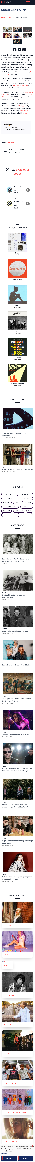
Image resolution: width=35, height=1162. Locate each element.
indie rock (12, 149)
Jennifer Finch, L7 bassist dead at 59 (15, 735)
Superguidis (10, 1083)
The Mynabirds (11, 1142)
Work (17, 331)
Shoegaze (9, 515)
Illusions (17, 186)
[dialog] (17, 1153)
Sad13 (7, 955)
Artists (10, 18)
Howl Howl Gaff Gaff (20, 86)
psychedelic (19, 511)
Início (3, 18)
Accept (25, 1158)
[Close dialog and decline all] (33, 1146)
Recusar (9, 1158)
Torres (7, 925)
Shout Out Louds (14, 153)
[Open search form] (32, 2)
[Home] (7, 3)
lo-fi (16, 502)
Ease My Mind (17, 279)
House (17, 253)
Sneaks (7, 1024)
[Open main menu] (28, 2)
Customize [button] (4, 1154)
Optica (17, 305)
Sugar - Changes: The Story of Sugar (15, 631)
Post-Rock (26, 506)
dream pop (25, 494)
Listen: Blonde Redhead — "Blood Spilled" (16, 665)
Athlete (8, 966)
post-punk (27, 502)
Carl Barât (9, 995)
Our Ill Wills (17, 357)
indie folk (6, 502)
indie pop (21, 149)
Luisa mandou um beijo (15, 1113)
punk (29, 511)
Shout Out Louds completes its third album (17, 469)
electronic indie (10, 498)
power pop (6, 511)
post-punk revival (10, 506)
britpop (8, 494)
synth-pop (25, 515)
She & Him (9, 1054)
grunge (26, 498)
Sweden (11, 142)
